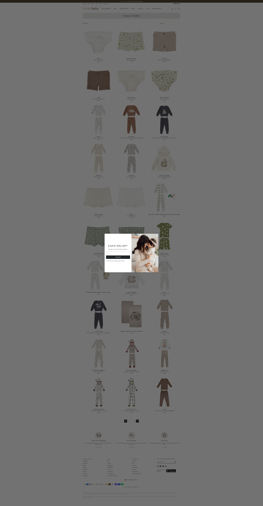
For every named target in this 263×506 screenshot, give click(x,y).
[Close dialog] (156, 235)
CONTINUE (118, 257)
